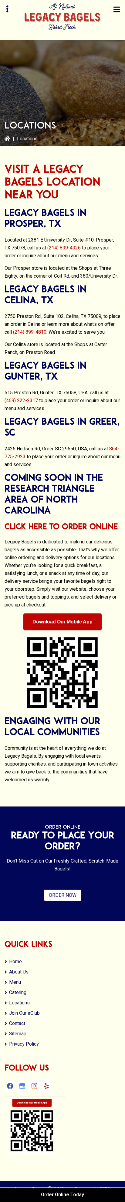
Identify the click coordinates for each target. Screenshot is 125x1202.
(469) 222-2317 (21, 400)
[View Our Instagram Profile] (34, 1085)
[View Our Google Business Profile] (22, 1085)
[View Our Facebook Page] (10, 1085)
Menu (15, 982)
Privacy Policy (24, 1044)
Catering (17, 992)
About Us (19, 972)
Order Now (62, 895)
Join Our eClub (24, 1013)
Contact (17, 1023)
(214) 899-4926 (64, 248)
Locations (19, 1003)
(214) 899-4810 (29, 332)
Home (15, 961)
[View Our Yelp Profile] (46, 1085)
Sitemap (17, 1033)
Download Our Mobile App (62, 621)
